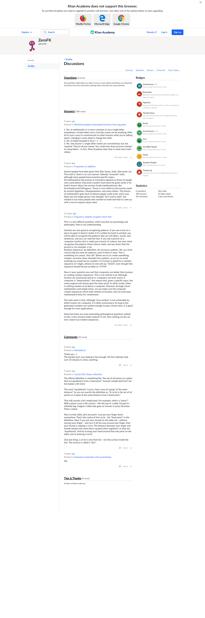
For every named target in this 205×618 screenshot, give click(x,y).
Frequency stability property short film (93, 217)
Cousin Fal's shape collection (88, 374)
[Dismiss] (200, 2)
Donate (150, 32)
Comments (160, 70)
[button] (32, 45)
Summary (129, 70)
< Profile (68, 59)
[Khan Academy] (102, 32)
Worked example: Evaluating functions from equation (100, 125)
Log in (164, 32)
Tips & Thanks (173, 70)
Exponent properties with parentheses (92, 457)
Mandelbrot (80, 350)
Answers (150, 70)
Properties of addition (85, 166)
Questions (140, 70)
